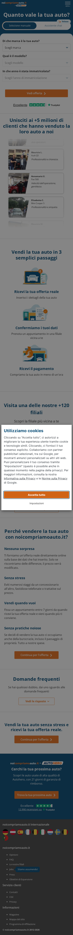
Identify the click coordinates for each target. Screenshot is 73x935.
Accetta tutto (36, 495)
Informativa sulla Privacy (19, 478)
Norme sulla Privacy (54, 478)
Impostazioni (37, 503)
